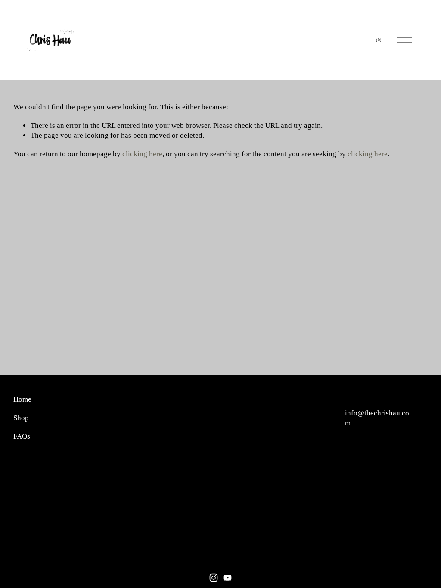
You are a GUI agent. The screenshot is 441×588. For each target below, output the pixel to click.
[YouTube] (227, 577)
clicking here (142, 154)
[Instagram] (213, 577)
